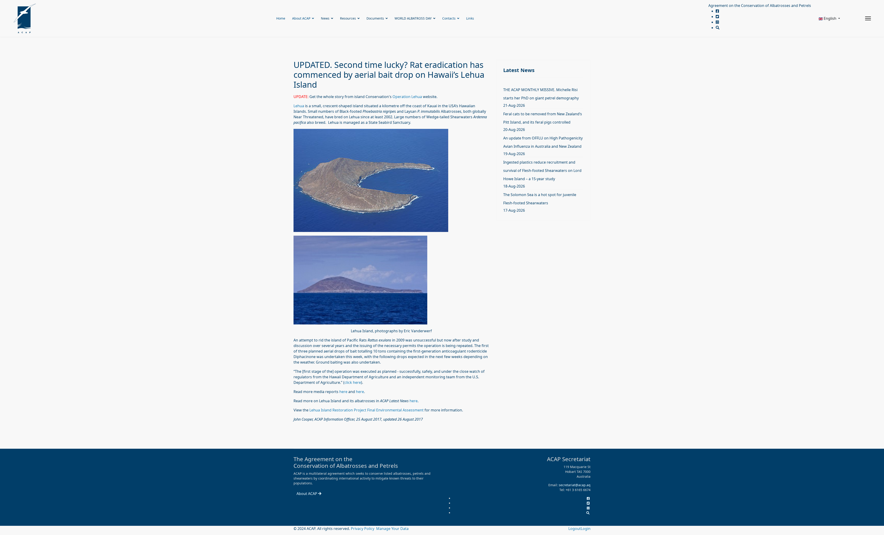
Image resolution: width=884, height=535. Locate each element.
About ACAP (301, 18)
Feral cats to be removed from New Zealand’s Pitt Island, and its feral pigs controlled (542, 118)
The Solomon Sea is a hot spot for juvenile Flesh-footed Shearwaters (539, 198)
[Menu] (868, 18)
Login (585, 528)
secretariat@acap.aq (574, 485)
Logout (574, 528)
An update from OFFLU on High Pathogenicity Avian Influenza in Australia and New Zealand (543, 142)
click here (352, 382)
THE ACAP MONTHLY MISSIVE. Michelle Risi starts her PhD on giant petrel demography (541, 94)
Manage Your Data (392, 528)
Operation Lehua (407, 96)
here (343, 391)
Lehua (299, 105)
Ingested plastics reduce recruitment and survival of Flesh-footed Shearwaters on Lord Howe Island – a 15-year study (542, 170)
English (830, 18)
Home (280, 18)
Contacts (449, 18)
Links (470, 18)
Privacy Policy (363, 528)
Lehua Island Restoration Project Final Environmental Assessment (366, 410)
